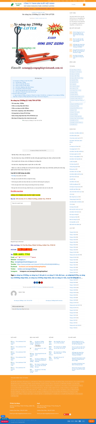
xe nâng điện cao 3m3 (74, 120)
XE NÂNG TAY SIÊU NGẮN (76, 151)
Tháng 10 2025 (73, 257)
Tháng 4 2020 (73, 292)
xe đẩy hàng (72, 161)
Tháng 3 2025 (73, 275)
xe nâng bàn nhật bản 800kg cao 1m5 (77, 96)
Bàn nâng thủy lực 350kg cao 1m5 (38, 381)
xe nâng (79, 90)
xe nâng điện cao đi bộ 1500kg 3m (76, 122)
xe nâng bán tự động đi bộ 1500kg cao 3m (77, 101)
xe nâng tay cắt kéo (74, 146)
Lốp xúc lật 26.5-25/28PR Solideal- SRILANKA (62, 383)
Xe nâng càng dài (73, 164)
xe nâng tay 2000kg (73, 114)
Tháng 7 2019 (73, 315)
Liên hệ (49, 8)
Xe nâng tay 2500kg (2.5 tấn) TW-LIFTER (22, 80)
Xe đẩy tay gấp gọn (74, 184)
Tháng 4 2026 (73, 242)
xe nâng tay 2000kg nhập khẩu (75, 116)
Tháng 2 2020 (73, 297)
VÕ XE (71, 194)
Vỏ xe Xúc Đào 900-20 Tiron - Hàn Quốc (40, 387)
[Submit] (84, 5)
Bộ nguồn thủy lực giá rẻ (15, 383)
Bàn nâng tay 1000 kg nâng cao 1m (24, 381)
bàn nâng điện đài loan (74, 82)
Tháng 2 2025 (73, 277)
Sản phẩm (26, 8)
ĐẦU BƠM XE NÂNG (75, 224)
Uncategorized (73, 149)
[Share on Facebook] (35, 282)
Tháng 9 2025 (73, 259)
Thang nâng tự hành (74, 199)
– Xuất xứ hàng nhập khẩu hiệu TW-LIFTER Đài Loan (25, 90)
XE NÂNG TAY (34, 12)
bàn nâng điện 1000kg (60, 381)
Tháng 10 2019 (73, 307)
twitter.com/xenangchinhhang (27, 269)
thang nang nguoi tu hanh (23, 385)
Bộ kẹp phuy (72, 169)
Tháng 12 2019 (73, 302)
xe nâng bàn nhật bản (74, 94)
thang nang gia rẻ (14, 385)
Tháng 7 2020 (73, 285)
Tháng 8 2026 (73, 232)
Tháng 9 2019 (73, 310)
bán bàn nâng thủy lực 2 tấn (70, 381)
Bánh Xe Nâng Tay (74, 219)
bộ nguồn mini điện (80, 381)
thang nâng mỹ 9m (40, 385)
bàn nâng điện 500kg (74, 80)
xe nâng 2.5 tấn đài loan (56, 275)
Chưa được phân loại (74, 138)
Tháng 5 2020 (73, 290)
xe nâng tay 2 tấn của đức (74, 112)
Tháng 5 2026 (73, 239)
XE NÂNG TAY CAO (74, 171)
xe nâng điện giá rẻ (73, 124)
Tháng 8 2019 (73, 312)
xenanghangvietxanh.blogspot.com (26, 262)
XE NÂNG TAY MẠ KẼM (75, 159)
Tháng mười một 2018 (75, 325)
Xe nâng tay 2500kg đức (15, 391)
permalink (51, 287)
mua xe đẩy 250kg (75, 383)
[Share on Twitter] (37, 282)
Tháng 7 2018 (73, 327)
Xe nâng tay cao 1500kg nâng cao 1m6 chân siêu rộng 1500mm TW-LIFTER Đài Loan (53, 391)
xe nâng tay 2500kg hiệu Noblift (73, 389)
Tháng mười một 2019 (75, 305)
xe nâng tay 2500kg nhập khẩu (40, 278)
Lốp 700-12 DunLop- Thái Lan (47, 383)
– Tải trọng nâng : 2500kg (19, 82)
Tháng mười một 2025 (75, 254)
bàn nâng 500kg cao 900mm (75, 69)
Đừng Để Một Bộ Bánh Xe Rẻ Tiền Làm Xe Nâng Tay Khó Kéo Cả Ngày (79, 51)
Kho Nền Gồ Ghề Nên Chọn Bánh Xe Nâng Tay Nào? (78, 57)
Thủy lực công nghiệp (74, 156)
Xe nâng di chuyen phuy (75, 186)
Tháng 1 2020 (73, 300)
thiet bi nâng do (64, 385)
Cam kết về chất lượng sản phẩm (18, 93)
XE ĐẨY (71, 179)
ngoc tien (44, 18)
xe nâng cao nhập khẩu (74, 387)
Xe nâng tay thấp (41, 12)
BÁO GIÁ (91, 421)
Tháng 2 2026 (73, 247)
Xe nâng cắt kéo (73, 206)
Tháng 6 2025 (73, 267)
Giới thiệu (19, 8)
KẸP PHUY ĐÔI (73, 176)
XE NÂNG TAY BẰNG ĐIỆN (76, 133)
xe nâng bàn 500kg (73, 92)
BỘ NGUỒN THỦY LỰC (75, 209)
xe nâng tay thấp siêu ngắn (28, 393)
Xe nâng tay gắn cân (74, 154)
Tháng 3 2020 (73, 295)
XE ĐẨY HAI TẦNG (74, 189)
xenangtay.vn (21, 259)
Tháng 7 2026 (73, 234)
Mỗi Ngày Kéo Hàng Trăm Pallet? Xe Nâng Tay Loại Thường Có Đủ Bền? (79, 45)
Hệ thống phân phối (41, 8)
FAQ (53, 8)
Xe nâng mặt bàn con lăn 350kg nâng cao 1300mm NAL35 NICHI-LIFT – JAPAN (26, 389)
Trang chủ (13, 8)
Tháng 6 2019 (73, 317)
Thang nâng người (74, 166)
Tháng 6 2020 (73, 287)
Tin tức (32, 8)
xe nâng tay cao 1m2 (32, 391)
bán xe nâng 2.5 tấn (59, 278)
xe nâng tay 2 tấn (73, 110)
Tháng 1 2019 (73, 322)
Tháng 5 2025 (73, 269)
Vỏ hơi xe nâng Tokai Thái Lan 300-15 (75, 385)
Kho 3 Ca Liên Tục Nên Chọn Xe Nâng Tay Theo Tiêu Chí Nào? (78, 40)
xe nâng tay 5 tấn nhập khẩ (60, 389)
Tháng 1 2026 (73, 249)
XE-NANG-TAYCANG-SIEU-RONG (76, 141)
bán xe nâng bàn (73, 84)
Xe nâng (13, 175)
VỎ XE (71, 204)
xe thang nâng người (78, 393)
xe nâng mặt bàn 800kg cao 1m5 (76, 108)
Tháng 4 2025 (73, 272)
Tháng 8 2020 (73, 282)
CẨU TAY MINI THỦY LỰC (76, 191)
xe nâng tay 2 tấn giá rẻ (37, 275)
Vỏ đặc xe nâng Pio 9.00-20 (54, 387)
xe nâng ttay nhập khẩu (38, 393)
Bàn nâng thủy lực (74, 196)
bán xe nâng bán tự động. (74, 86)
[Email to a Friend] (39, 282)
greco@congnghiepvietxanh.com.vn (22, 413)
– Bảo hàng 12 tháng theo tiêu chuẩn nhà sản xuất (24, 91)
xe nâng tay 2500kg (21, 275)
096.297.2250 (23, 410)
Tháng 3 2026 (73, 244)
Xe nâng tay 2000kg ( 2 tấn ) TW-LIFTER (23, 300)
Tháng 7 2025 (73, 264)
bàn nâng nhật (13, 381)
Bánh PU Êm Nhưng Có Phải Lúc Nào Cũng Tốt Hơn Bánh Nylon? (78, 369)
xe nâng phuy (44, 389)
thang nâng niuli (57, 385)
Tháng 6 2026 (73, 237)
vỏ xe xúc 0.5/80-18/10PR (16, 387)
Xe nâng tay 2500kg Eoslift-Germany (54, 300)
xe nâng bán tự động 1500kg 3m (76, 98)
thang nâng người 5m (49, 385)
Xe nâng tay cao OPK (73, 391)
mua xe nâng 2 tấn (73, 90)
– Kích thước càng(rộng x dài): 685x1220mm (23, 87)
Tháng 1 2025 (73, 280)
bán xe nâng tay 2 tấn (74, 88)
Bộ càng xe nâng (73, 214)
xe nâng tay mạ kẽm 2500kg (16, 393)
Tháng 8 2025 (73, 262)
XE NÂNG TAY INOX (74, 211)
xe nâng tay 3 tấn (51, 389)
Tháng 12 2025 (73, 252)
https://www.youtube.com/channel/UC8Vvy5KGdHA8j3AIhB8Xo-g (38, 264)
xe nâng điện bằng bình (47, 393)
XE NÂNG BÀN (73, 135)
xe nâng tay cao (24, 391)
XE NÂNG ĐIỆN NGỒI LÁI (76, 174)
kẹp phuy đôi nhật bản (36, 383)
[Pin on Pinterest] (42, 282)
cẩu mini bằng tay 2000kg (26, 383)
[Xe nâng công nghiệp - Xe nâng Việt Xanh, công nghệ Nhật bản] (16, 5)
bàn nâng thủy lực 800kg (50, 381)
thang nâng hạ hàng (32, 385)
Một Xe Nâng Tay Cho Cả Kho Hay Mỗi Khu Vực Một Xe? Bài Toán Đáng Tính (78, 34)
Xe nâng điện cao (73, 222)
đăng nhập (19, 309)
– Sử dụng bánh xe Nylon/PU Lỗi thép (22, 88)
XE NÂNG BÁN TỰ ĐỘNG (76, 201)
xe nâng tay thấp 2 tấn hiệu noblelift (76, 118)
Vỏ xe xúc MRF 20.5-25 (27, 387)
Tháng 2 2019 (73, 320)
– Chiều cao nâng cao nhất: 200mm (21, 85)
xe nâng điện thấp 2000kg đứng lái (67, 393)
